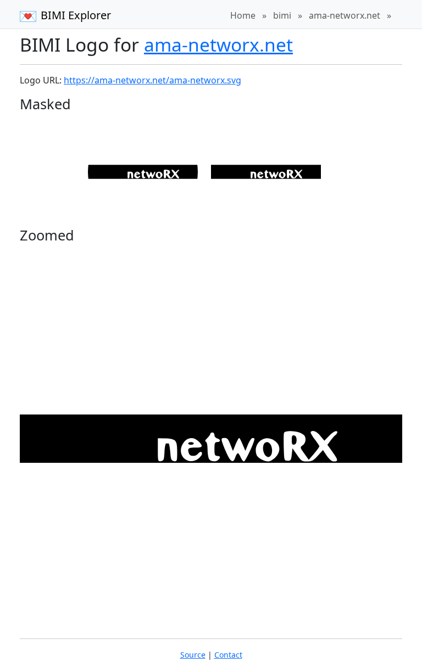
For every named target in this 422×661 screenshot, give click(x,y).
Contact (228, 654)
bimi (282, 15)
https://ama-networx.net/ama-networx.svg (152, 80)
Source (193, 654)
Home (243, 15)
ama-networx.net (344, 15)
